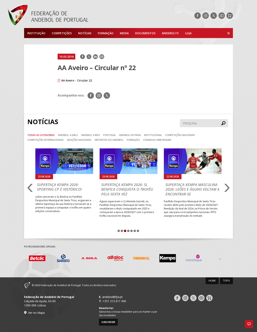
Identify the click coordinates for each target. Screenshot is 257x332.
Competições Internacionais (45, 140)
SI (228, 33)
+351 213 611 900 (114, 301)
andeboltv (170, 33)
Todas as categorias (41, 135)
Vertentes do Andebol (109, 140)
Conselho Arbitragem (157, 140)
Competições (62, 33)
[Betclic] (37, 259)
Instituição (36, 33)
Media (124, 33)
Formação (105, 33)
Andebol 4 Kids (90, 135)
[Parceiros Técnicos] (219, 259)
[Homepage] (64, 15)
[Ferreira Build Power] (141, 259)
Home (212, 280)
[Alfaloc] (115, 259)
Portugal (109, 135)
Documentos (145, 33)
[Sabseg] (63, 259)
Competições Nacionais (180, 135)
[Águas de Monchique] (193, 259)
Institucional (153, 135)
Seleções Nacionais (79, 140)
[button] (249, 324)
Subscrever (108, 322)
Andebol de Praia (130, 135)
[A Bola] (89, 259)
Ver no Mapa (36, 313)
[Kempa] (167, 259)
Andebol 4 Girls (68, 135)
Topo (226, 280)
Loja (188, 33)
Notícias (84, 33)
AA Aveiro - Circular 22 (76, 80)
